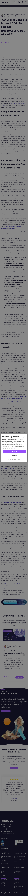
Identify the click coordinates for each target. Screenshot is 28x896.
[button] (14, 459)
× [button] (24, 437)
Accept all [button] (14, 451)
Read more (16, 448)
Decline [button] (14, 455)
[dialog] (14, 448)
